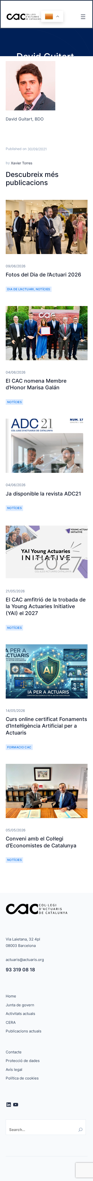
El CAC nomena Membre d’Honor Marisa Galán (36, 384)
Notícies (43, 289)
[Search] (80, 1130)
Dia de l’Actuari (20, 289)
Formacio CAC (19, 747)
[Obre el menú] (83, 16)
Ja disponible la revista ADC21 (43, 494)
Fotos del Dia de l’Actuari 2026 (43, 275)
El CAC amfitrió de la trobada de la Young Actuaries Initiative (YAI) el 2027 (46, 606)
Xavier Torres (21, 163)
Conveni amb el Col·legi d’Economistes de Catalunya (41, 842)
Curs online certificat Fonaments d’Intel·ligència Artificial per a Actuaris (46, 726)
